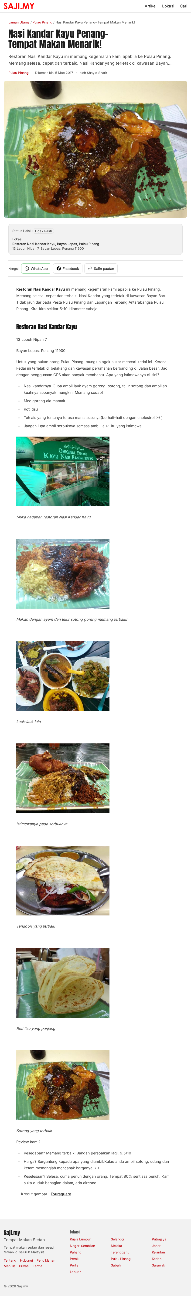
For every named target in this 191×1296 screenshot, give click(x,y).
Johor (156, 1246)
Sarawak (158, 1265)
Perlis (74, 1265)
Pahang (76, 1252)
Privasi (24, 1266)
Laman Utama (19, 22)
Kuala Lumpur (80, 1239)
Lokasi (168, 6)
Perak (74, 1259)
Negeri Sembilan (82, 1246)
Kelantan (158, 1252)
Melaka (116, 1246)
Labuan (75, 1272)
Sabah (116, 1265)
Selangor (117, 1239)
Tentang (10, 1260)
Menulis (9, 1266)
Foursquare (61, 1194)
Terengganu (120, 1252)
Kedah (156, 1259)
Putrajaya (159, 1239)
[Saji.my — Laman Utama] (19, 6)
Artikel (151, 6)
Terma (37, 1266)
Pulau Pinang (42, 22)
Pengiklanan (46, 1260)
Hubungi (26, 1260)
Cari (183, 6)
